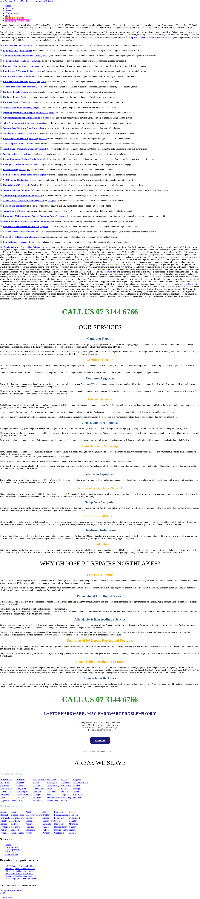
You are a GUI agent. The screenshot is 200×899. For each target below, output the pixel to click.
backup (38, 71)
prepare (35, 102)
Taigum (72, 830)
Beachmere (51, 779)
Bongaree (77, 779)
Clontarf (20, 785)
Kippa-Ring (5, 791)
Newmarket (16, 827)
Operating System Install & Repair (19, 112)
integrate (36, 107)
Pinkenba (4, 830)
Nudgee (45, 827)
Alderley (15, 812)
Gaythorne (15, 821)
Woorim (64, 800)
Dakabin (36, 785)
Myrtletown (5, 827)
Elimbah (76, 785)
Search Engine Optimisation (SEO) (19, 149)
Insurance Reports (11, 102)
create (45, 118)
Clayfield (29, 818)
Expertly (25, 45)
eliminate (43, 138)
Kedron (14, 824)
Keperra (29, 824)
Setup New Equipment (13, 123)
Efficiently (149, 38)
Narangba (37, 794)
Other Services (11, 854)
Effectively (33, 138)
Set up (41, 200)
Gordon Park (48, 821)
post (80, 440)
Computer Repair (136, 38)
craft (30, 154)
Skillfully (22, 76)
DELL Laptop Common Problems (20, 871)
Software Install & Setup (14, 128)
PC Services (10, 852)
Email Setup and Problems (15, 81)
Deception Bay (53, 785)
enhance (37, 66)
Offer (33, 190)
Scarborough (66, 797)
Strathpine (77, 797)
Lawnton (37, 791)
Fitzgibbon (5, 821)
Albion (3, 812)
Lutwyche (46, 824)
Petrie (2, 797)
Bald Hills (58, 812)
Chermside (5, 818)
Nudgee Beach (60, 827)
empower (28, 133)
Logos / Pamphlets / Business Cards (19, 159)
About (8, 11)
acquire (43, 175)
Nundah (72, 827)
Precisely (24, 97)
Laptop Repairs (10, 50)
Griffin (49, 788)
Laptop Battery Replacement (16, 242)
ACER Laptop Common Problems (20, 866)
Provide (19, 206)
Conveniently (31, 123)
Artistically (41, 159)
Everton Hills (6, 788)
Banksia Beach (39, 779)
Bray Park (4, 782)
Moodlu (76, 791)
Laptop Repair (11, 847)
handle (33, 45)
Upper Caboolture (8, 800)
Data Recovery (10, 76)
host (28, 169)
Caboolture (65, 782)
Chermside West (18, 818)
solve (40, 87)
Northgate (30, 827)
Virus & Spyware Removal (15, 138)
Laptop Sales (9, 206)
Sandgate (15, 830)
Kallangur (77, 788)
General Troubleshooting (14, 87)
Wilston (29, 833)
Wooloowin (59, 833)
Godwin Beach (39, 788)
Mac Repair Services (14, 850)
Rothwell (37, 797)
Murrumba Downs (24, 794)
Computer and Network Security (18, 56)
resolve (29, 50)
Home (8, 6)
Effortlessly (37, 118)
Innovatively (38, 164)
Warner (19, 800)
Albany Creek (6, 779)
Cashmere (4, 785)
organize (42, 81)
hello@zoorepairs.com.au (11, 890)
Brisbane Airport (61, 815)
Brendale (20, 782)
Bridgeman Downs (34, 815)
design (49, 159)
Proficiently (32, 87)
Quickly (22, 50)
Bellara (64, 779)
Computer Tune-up (12, 66)
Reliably (30, 71)
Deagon (45, 818)
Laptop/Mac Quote (18, 20)
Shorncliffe (30, 830)
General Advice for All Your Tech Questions (23, 221)
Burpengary (52, 782)
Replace (33, 237)
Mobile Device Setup (12, 107)
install (31, 92)
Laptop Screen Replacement (16, 237)
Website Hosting (10, 169)
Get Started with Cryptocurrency (18, 232)
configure (34, 61)
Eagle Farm (59, 818)
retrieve (29, 76)
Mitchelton (73, 824)
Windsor (46, 833)
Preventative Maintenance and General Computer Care (28, 216)
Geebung (29, 821)
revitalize (169, 38)
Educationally (18, 133)
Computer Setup (10, 61)
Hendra (3, 824)
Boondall (4, 815)
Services (9, 8)
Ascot (28, 812)
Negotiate (44, 226)
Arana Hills (21, 779)
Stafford (45, 830)
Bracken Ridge (17, 815)
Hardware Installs (11, 92)
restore (158, 38)
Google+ (4, 893)
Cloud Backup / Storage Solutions (18, 195)
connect (40, 123)
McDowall (58, 824)
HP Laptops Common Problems (19, 873)
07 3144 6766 (16, 18)
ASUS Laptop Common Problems (20, 868)
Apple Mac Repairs (12, 45)
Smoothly (31, 128)
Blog (7, 15)
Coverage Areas (12, 13)
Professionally (42, 112)
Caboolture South (80, 782)
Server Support (10, 211)
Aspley (45, 812)
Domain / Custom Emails (14, 175)
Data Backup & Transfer (14, 71)
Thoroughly (26, 102)
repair (31, 97)
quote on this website (189, 284)
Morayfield (5, 794)
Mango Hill (51, 791)
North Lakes (78, 794)
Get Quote (100, 740)
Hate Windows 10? (11, 185)
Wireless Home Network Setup (17, 118)
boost (49, 149)
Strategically (41, 149)
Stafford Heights (61, 830)
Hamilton (73, 821)
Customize (26, 185)
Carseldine (73, 815)
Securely (38, 56)
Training (7, 133)
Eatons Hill (66, 785)
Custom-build (30, 144)
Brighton (46, 815)
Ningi (63, 794)
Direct (38, 195)
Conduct (59, 216)
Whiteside (37, 800)
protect (45, 56)
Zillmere (72, 833)
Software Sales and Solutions (16, 190)
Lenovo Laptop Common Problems (20, 876)
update (47, 164)
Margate (64, 791)
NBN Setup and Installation (16, 180)
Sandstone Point (53, 797)
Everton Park (74, 818)
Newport (50, 794)
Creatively (23, 154)
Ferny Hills (21, 788)
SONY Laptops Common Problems (20, 878)
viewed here (17, 274)
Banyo (72, 812)
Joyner (64, 788)
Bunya (36, 782)
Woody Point (52, 800)
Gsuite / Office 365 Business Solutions (20, 200)
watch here (111, 272)
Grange (57, 821)
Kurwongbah (22, 791)
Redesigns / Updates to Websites (17, 164)
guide (41, 180)
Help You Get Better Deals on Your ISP (21, 226)
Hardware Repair (11, 97)
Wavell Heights (17, 833)
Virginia (3, 833)
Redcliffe (20, 797)
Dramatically (27, 66)
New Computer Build (13, 144)
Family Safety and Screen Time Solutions (22, 247)
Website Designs (10, 154)
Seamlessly (24, 61)
